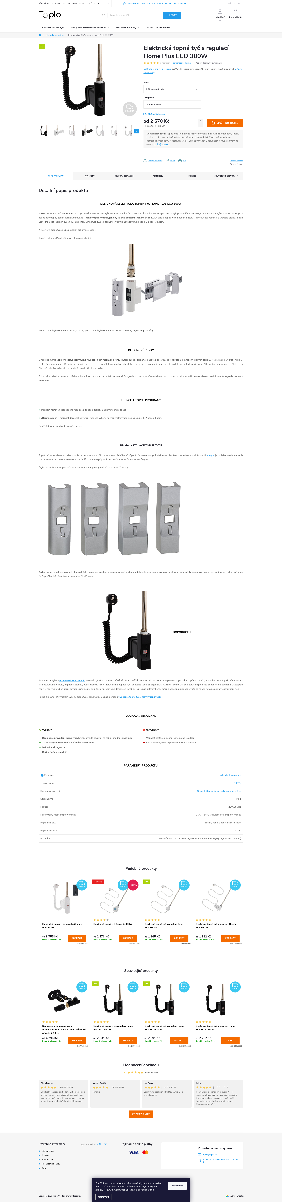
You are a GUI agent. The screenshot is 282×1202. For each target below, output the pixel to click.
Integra (210, 455)
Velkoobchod (71, 3)
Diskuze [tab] (192, 176)
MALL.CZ (101, 1144)
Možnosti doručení (156, 114)
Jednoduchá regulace (230, 775)
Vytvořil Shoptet (236, 1196)
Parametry (90, 176)
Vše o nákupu (44, 3)
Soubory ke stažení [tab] (124, 176)
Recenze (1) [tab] (158, 176)
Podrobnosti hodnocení (181, 63)
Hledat (172, 15)
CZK (235, 3)
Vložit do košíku (227, 123)
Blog (44, 1168)
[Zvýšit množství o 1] (200, 121)
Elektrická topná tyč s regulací (157, 69)
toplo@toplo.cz (162, 144)
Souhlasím (177, 1185)
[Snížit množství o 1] (200, 125)
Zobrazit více (141, 1114)
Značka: (236, 160)
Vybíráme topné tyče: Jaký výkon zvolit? (139, 697)
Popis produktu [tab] (56, 176)
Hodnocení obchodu (90, 3)
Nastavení (103, 1196)
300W (237, 783)
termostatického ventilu (72, 680)
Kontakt (58, 3)
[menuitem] (53, 27)
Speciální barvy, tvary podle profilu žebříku (219, 791)
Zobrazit (77, 938)
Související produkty (224, 176)
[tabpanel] (64, 911)
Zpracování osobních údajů (140, 1189)
